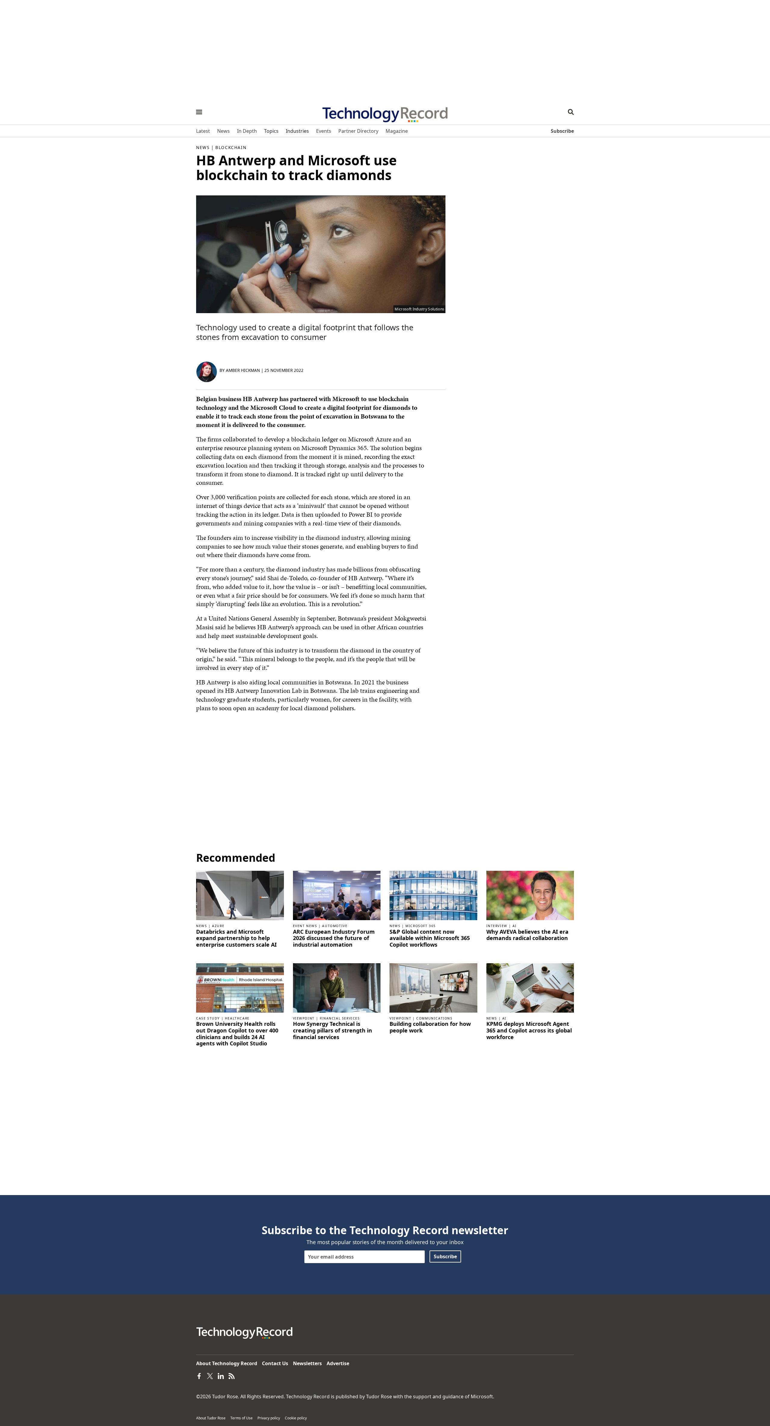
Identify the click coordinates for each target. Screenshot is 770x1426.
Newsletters (307, 1363)
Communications (434, 1018)
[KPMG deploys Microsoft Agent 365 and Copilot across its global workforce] (530, 987)
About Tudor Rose (211, 1418)
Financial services (340, 1018)
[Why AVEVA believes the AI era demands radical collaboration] (530, 895)
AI (515, 926)
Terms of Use (241, 1418)
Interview (496, 926)
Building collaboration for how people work (430, 1027)
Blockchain (230, 147)
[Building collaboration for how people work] (433, 987)
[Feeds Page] (232, 1375)
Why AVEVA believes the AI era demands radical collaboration (527, 935)
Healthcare (237, 1018)
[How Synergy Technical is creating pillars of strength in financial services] (337, 987)
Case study (208, 1018)
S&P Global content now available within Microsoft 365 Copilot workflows (430, 938)
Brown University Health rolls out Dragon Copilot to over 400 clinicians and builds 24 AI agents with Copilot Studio (237, 1034)
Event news (305, 926)
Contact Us (275, 1363)
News (202, 147)
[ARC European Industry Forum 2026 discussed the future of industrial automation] (337, 895)
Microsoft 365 (420, 926)
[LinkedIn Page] (221, 1375)
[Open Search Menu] (571, 112)
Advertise (338, 1363)
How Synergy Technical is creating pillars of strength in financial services (332, 1030)
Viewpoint (304, 1018)
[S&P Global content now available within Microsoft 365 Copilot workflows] (433, 895)
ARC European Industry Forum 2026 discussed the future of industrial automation (334, 938)
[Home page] (385, 112)
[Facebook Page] (199, 1375)
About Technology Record (226, 1363)
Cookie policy (296, 1418)
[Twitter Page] (210, 1375)
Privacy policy (268, 1418)
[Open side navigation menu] (199, 112)
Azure (218, 926)
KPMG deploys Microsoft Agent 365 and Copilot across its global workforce (529, 1030)
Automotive (334, 926)
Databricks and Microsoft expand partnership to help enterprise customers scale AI (236, 938)
